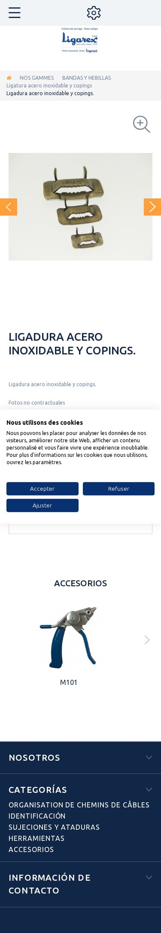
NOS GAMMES (37, 78)
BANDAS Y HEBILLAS (86, 78)
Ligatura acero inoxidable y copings (49, 85)
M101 (69, 682)
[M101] (68, 637)
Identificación (37, 816)
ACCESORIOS (31, 849)
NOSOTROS (35, 757)
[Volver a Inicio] (8, 78)
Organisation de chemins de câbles (79, 805)
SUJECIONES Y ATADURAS (54, 827)
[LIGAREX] (81, 41)
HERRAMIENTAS (37, 838)
